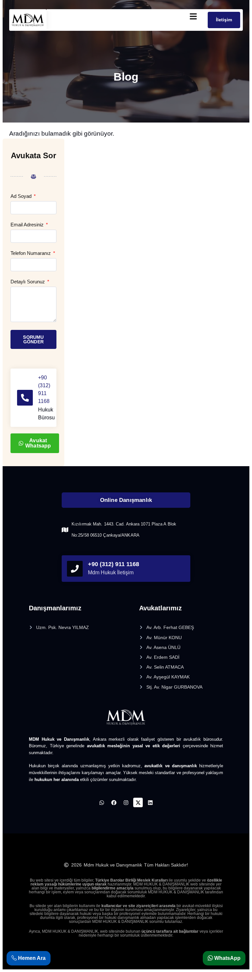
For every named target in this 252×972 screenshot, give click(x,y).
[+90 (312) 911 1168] (25, 398)
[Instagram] (126, 802)
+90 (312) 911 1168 (113, 564)
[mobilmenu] (193, 16)
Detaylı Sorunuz (28, 281)
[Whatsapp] (102, 802)
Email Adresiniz (27, 224)
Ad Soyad (21, 196)
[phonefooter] (75, 569)
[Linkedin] (150, 802)
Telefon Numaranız (31, 253)
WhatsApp (227, 958)
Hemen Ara (31, 958)
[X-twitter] (138, 802)
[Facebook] (114, 802)
